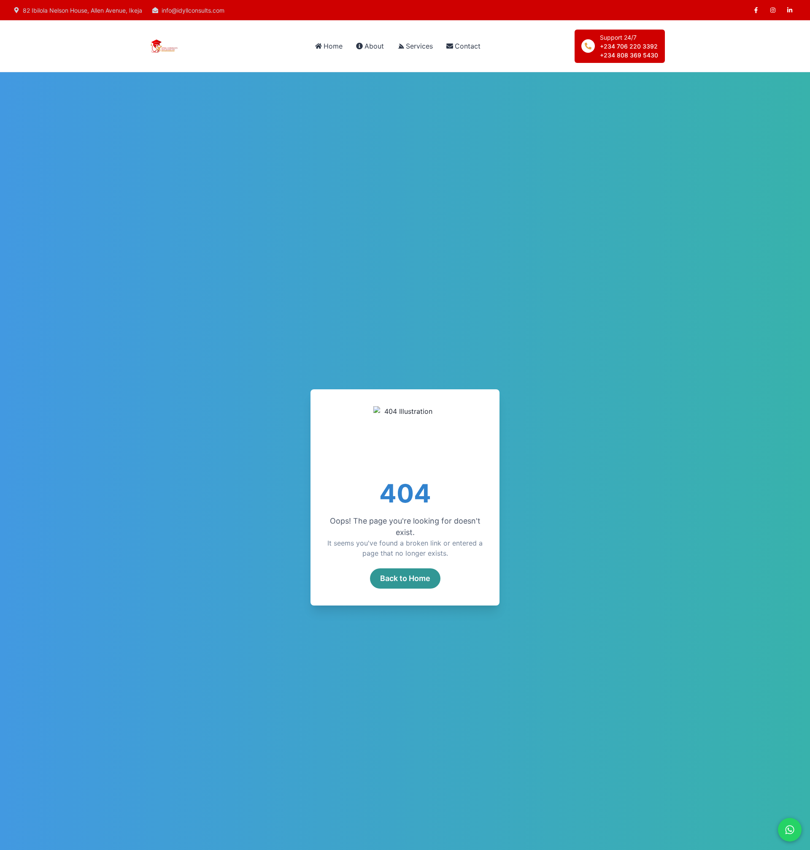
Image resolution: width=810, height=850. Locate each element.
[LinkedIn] (789, 10)
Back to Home (405, 578)
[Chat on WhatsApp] (790, 830)
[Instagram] (773, 10)
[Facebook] (756, 10)
